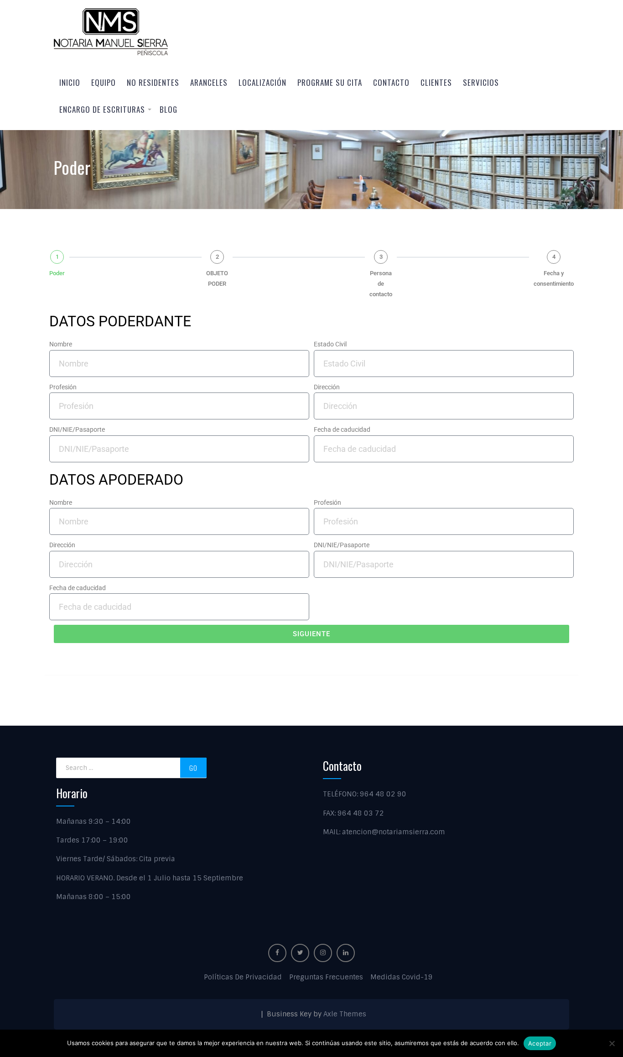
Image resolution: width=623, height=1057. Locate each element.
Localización (262, 82)
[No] (611, 1043)
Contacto (391, 82)
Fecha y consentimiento (554, 278)
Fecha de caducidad (342, 429)
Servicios (481, 82)
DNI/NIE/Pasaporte (77, 429)
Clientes (436, 82)
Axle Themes (344, 1014)
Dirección (327, 387)
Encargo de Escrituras (102, 109)
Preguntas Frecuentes (326, 977)
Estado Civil (330, 344)
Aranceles (209, 82)
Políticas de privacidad (243, 977)
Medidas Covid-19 (401, 977)
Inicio (69, 82)
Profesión (63, 387)
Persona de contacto (380, 284)
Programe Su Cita (329, 82)
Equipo (103, 82)
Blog (168, 109)
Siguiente (311, 634)
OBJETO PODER (217, 278)
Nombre (60, 344)
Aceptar (539, 1043)
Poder (57, 273)
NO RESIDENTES (153, 82)
